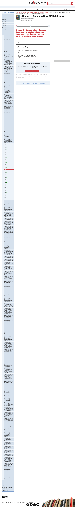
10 (5, 147)
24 (5, 170)
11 (5, 149)
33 (5, 185)
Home (17, 12)
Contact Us (3, 502)
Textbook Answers (56, 9)
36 (5, 190)
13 (5, 152)
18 (5, 160)
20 (5, 164)
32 (5, 184)
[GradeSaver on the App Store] (5, 497)
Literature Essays (35, 9)
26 (5, 174)
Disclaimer (23, 502)
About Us (9, 502)
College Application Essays (45, 9)
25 (5, 172)
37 (5, 192)
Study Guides (4, 9)
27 (5, 175)
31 (5, 182)
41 (5, 199)
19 (5, 162)
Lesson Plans (16, 9)
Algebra (31, 12)
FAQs (6, 502)
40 (5, 197)
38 (5, 194)
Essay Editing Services (25, 9)
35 (5, 189)
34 (5, 187)
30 (5, 180)
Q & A (10, 9)
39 (5, 195)
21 (5, 165)
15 (5, 155)
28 (5, 177)
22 (5, 167)
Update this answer (32, 71)
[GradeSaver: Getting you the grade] (37, 3)
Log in (71, 9)
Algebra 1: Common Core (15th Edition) (41, 12)
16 (5, 157)
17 (5, 159)
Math (28, 12)
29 (5, 179)
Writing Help (64, 9)
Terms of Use (19, 502)
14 (5, 154)
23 (5, 169)
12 (5, 150)
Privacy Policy (14, 502)
